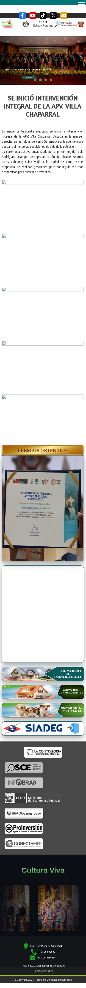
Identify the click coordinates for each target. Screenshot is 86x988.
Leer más (29, 77)
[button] (42, 450)
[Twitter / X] (53, 15)
